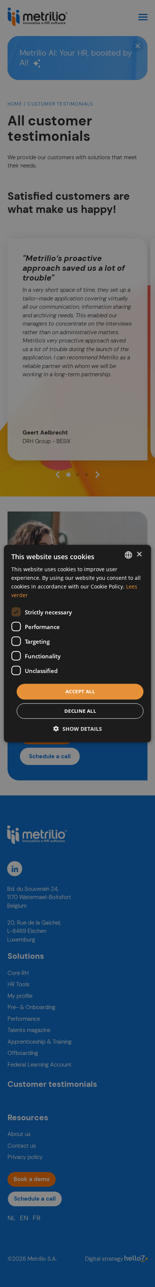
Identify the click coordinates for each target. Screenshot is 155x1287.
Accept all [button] (80, 691)
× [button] (139, 554)
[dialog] (77, 643)
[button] (77, 728)
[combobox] (128, 554)
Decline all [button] (80, 711)
